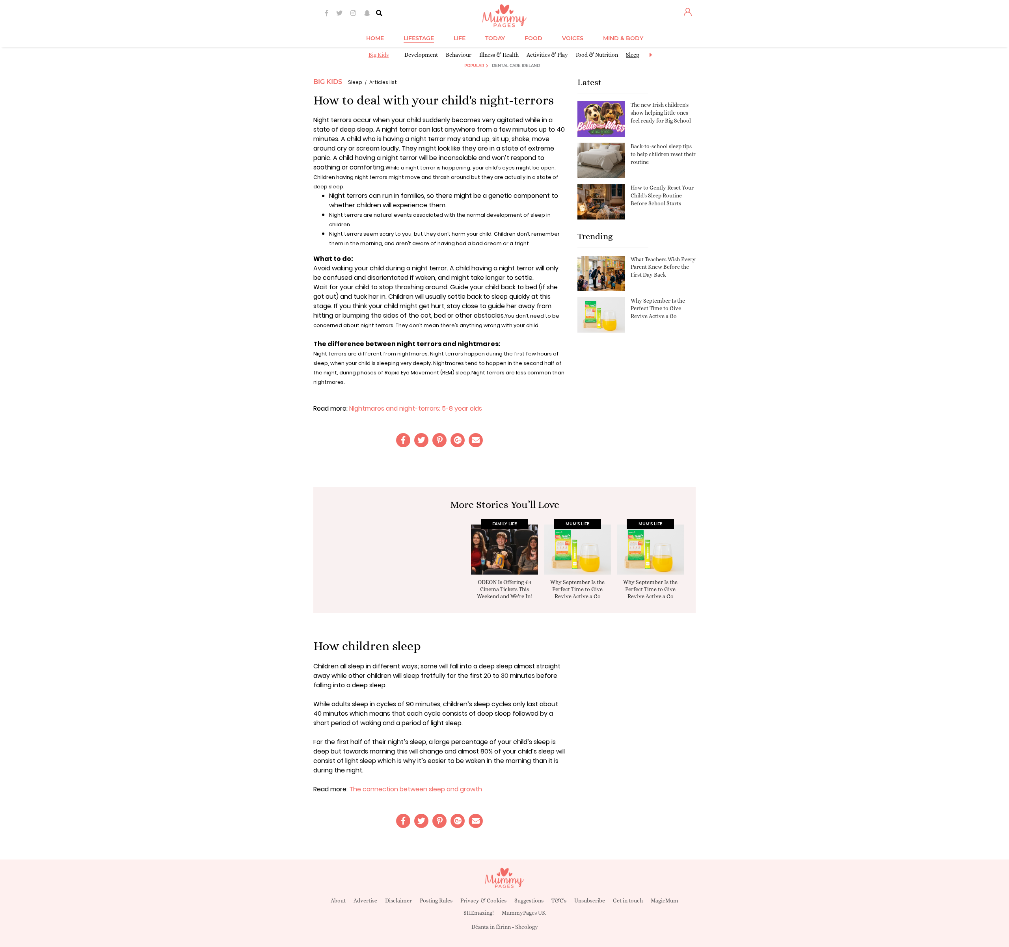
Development (421, 55)
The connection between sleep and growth (415, 789)
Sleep (632, 55)
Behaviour (458, 55)
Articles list (383, 82)
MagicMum (664, 900)
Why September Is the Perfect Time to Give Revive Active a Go (658, 308)
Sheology (526, 927)
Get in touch (628, 900)
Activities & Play (547, 55)
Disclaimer (398, 900)
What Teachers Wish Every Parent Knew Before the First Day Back (663, 267)
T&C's (558, 900)
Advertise (365, 900)
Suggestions (529, 900)
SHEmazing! (479, 913)
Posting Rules (436, 900)
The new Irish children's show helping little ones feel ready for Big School (661, 112)
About (338, 900)
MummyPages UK (524, 913)
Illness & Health (499, 55)
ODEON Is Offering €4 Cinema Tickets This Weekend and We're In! (504, 589)
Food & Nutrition (597, 55)
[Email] (476, 440)
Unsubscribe (589, 900)
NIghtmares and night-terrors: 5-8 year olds (415, 408)
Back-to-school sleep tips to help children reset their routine (663, 154)
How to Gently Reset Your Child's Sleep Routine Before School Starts (662, 195)
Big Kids (379, 55)
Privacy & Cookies (483, 900)
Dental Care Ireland (516, 65)
